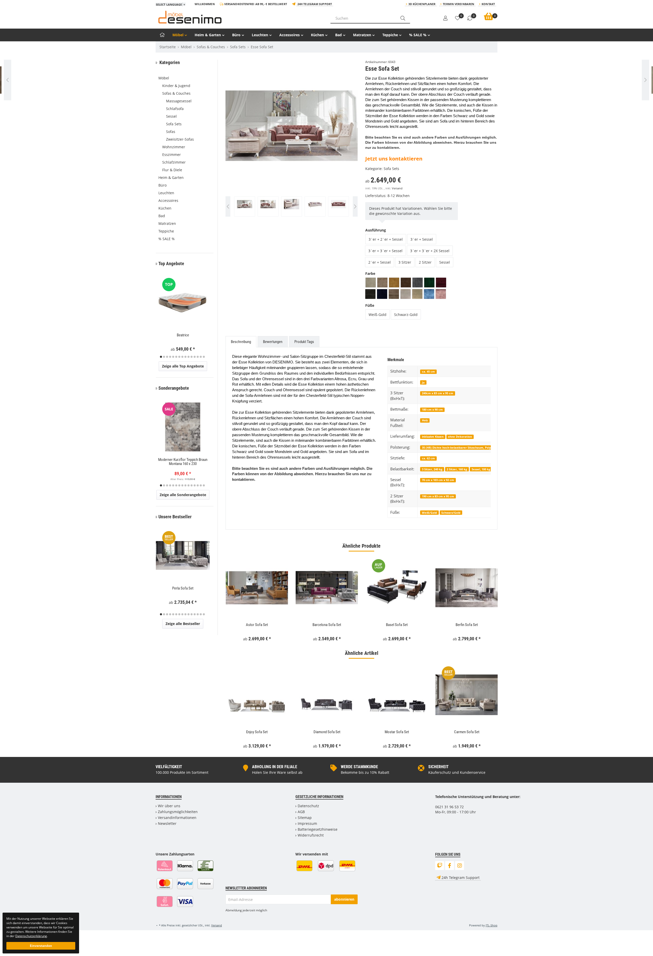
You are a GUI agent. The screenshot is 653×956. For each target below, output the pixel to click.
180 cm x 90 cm (432, 409)
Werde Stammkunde (359, 766)
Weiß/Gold (429, 512)
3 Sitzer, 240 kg (432, 469)
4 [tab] (170, 357)
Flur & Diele (172, 169)
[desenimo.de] (239, 17)
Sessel (171, 116)
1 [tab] (161, 357)
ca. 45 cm (428, 371)
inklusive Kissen (433, 436)
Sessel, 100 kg (481, 469)
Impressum (307, 823)
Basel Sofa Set (397, 624)
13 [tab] (198, 357)
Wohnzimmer (173, 146)
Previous (235, 140)
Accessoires (289, 34)
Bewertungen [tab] (272, 341)
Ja (423, 382)
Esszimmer (171, 154)
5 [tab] (173, 357)
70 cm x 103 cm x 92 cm (438, 480)
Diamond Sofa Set (326, 732)
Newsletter (167, 823)
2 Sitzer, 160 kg (457, 469)
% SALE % (417, 34)
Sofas (170, 131)
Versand (397, 188)
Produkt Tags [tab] (304, 341)
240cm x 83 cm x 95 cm (437, 393)
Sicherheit (438, 766)
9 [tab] (185, 357)
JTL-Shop (491, 925)
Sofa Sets (391, 168)
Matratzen (362, 34)
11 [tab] (192, 357)
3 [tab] (167, 357)
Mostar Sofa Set (397, 732)
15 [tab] (204, 357)
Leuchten (260, 34)
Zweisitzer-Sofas (180, 139)
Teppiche (390, 34)
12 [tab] (195, 357)
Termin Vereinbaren (458, 4)
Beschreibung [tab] (241, 341)
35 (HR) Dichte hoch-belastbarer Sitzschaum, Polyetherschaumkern (469, 447)
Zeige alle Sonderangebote (183, 494)
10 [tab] (188, 357)
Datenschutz (308, 805)
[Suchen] (402, 18)
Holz (425, 420)
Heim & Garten (208, 34)
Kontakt (488, 4)
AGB (301, 811)
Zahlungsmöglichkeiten (178, 811)
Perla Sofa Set (182, 588)
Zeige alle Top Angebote (183, 366)
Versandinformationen (177, 817)
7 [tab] (179, 357)
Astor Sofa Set (257, 624)
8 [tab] (182, 357)
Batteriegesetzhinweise (317, 829)
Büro (236, 34)
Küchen (317, 34)
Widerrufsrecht (311, 835)
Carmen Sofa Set (466, 732)
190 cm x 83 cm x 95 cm (438, 496)
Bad (338, 34)
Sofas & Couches (176, 93)
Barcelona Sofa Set (326, 624)
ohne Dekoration (460, 436)
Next (355, 140)
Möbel (177, 34)
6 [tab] (176, 357)
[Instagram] (459, 865)
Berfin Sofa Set (467, 624)
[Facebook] (449, 865)
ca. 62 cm (428, 458)
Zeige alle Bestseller (183, 623)
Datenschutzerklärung (31, 936)
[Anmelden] (445, 18)
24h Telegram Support (314, 4)
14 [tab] (201, 357)
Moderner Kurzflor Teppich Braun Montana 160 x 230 (182, 461)
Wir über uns (169, 805)
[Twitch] (439, 865)
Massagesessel (179, 101)
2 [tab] (164, 357)
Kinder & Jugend (176, 85)
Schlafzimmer (174, 162)
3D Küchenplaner (422, 4)
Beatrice (183, 335)
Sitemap (305, 817)
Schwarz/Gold (450, 512)
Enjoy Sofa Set (257, 732)
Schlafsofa (175, 108)
